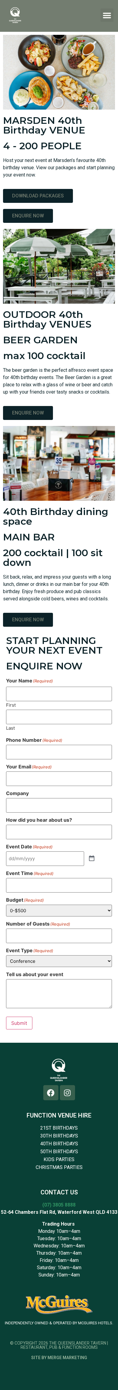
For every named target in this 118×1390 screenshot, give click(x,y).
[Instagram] (67, 1092)
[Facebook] (50, 1092)
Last (10, 727)
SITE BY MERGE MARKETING (59, 1357)
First (11, 704)
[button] (107, 15)
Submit (19, 1023)
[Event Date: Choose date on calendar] (91, 859)
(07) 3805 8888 (59, 1205)
